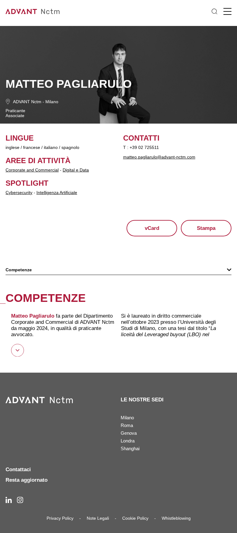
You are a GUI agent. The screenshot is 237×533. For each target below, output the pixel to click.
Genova (129, 433)
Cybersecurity (19, 192)
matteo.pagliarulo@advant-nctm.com (159, 156)
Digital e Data (76, 169)
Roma (127, 425)
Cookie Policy (135, 518)
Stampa (206, 228)
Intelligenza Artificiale (56, 192)
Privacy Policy (60, 518)
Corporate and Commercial (32, 169)
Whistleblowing (176, 518)
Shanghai (130, 448)
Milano (51, 101)
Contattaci (18, 469)
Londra (128, 440)
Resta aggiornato (27, 480)
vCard (152, 228)
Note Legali (98, 518)
